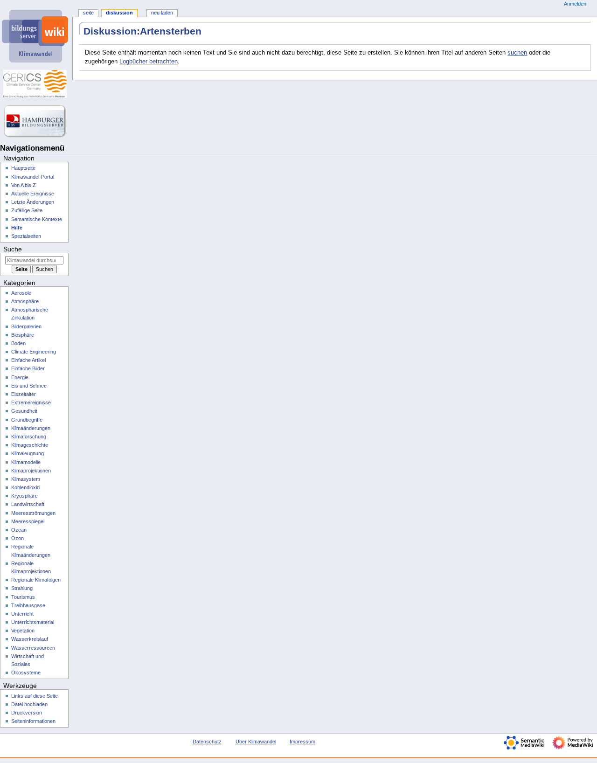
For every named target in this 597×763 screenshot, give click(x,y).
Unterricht (22, 614)
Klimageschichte (29, 445)
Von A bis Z (23, 185)
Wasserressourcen (33, 648)
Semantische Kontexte (36, 219)
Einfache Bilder (28, 368)
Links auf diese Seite (34, 696)
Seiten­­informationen (33, 721)
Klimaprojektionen (31, 470)
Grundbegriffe (26, 420)
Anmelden (575, 4)
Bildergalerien (26, 326)
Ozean (19, 530)
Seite (88, 12)
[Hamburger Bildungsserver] (36, 121)
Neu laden (162, 12)
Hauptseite (23, 168)
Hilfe (16, 227)
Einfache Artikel (28, 360)
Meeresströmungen (33, 513)
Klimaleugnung (27, 453)
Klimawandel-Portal (32, 177)
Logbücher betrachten (148, 61)
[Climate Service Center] (36, 84)
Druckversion (26, 712)
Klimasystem (25, 479)
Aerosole (21, 293)
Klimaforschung (28, 436)
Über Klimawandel (256, 741)
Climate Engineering (33, 351)
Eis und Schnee (29, 385)
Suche (12, 249)
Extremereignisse (31, 402)
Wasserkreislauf (29, 639)
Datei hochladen (29, 704)
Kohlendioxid (25, 487)
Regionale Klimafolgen (36, 580)
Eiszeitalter (23, 394)
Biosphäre (22, 335)
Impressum (302, 741)
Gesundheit (24, 411)
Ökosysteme (26, 672)
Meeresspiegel (27, 521)
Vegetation (23, 630)
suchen (517, 52)
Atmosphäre (25, 301)
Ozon (17, 538)
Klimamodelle (26, 462)
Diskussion (119, 12)
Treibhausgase (28, 605)
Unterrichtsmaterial (32, 622)
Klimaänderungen (30, 428)
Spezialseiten (26, 236)
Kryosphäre (24, 496)
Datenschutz (207, 741)
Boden (18, 343)
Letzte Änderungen (32, 202)
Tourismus (23, 597)
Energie (19, 377)
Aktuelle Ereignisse (32, 193)
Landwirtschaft (27, 504)
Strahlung (22, 588)
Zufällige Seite (26, 210)
